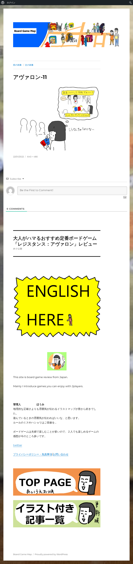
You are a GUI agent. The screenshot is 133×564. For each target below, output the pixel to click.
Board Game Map (22, 554)
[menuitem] (3, 2)
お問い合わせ (60, 454)
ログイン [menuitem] (11, 2)
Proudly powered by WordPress (51, 554)
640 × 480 (32, 156)
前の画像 (17, 65)
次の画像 (29, 65)
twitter (17, 445)
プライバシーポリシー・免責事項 (32, 454)
